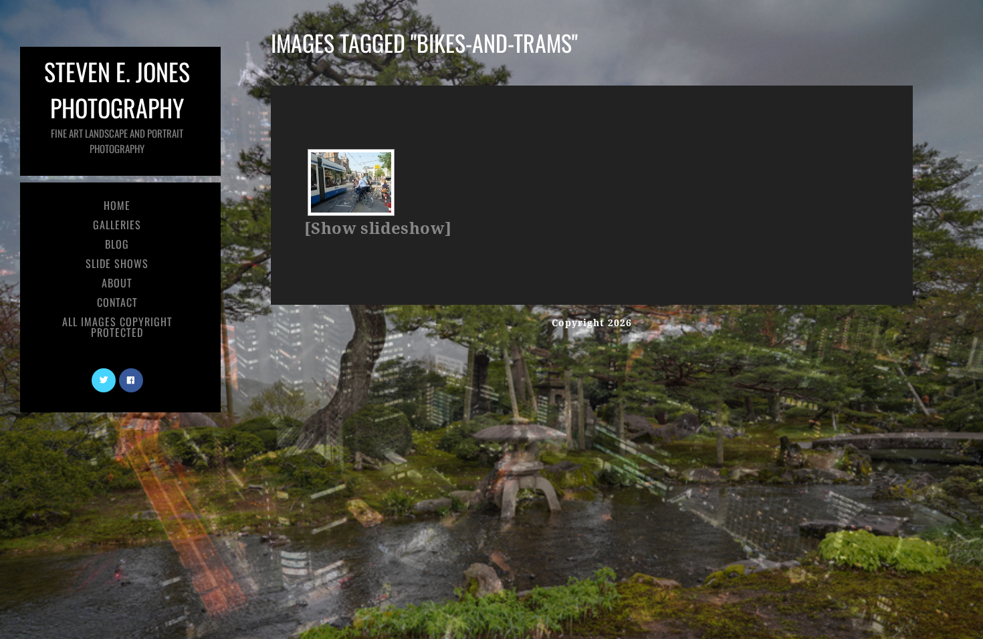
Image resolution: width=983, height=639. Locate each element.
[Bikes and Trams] (351, 182)
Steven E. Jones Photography (117, 104)
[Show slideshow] (377, 228)
